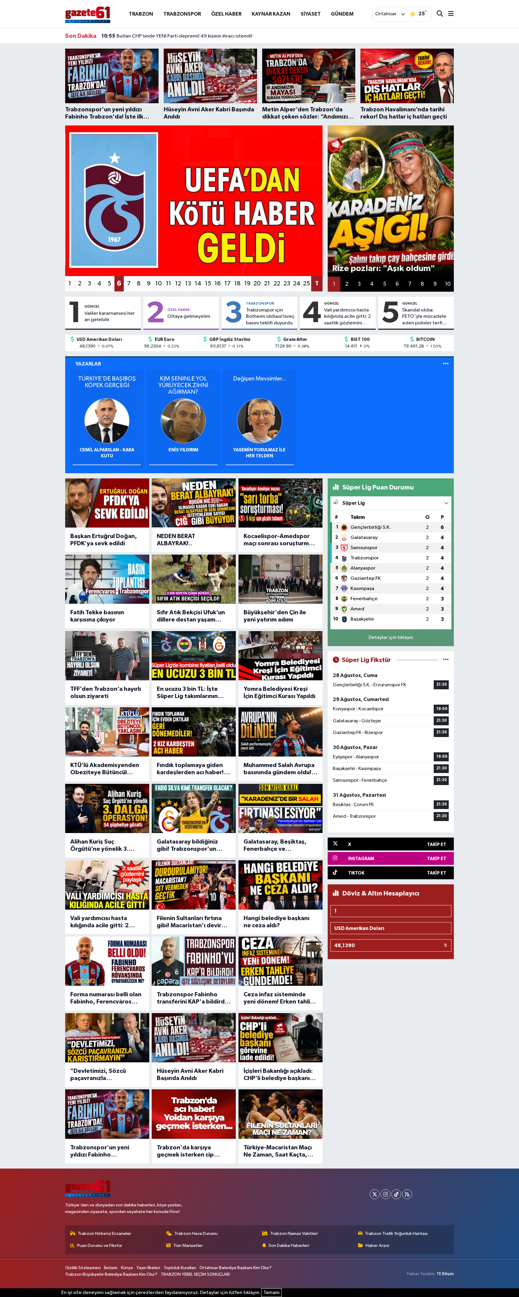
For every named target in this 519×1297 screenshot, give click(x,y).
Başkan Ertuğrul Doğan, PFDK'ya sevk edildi (103, 539)
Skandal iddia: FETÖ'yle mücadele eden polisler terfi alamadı (424, 317)
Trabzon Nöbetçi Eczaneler (104, 1233)
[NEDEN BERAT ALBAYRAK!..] (194, 503)
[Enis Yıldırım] (183, 420)
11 (168, 284)
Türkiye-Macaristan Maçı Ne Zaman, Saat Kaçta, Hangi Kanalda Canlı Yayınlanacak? (278, 1151)
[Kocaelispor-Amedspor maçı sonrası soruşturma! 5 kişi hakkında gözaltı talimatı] (280, 503)
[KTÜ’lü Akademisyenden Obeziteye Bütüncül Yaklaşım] (107, 732)
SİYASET (311, 14)
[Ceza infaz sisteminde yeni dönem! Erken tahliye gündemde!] (280, 961)
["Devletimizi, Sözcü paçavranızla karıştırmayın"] (107, 1037)
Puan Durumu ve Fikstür (99, 1245)
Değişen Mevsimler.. (259, 379)
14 (198, 284)
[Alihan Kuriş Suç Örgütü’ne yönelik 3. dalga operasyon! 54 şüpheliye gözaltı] (107, 808)
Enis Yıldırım (183, 450)
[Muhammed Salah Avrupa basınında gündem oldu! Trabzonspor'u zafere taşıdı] (280, 732)
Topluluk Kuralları (180, 1267)
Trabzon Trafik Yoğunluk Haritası (396, 1233)
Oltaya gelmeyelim (188, 316)
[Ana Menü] (448, 14)
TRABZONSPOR (182, 14)
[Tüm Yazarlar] (446, 363)
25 (306, 284)
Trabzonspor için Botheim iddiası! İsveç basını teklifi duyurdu (270, 317)
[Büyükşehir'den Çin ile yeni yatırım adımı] (280, 579)
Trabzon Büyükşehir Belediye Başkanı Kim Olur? (111, 1274)
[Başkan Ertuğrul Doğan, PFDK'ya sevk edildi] (107, 503)
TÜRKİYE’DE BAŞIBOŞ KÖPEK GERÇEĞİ (107, 382)
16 (217, 284)
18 (237, 284)
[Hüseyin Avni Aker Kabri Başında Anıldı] (194, 1037)
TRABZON (141, 14)
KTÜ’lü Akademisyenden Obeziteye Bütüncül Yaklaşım (104, 769)
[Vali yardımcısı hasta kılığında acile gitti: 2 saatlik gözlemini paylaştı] (107, 885)
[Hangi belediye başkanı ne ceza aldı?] (280, 885)
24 (296, 284)
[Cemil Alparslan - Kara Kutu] (106, 420)
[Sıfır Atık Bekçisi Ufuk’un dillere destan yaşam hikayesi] (194, 579)
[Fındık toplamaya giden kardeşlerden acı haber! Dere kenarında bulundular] (194, 732)
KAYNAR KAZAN (271, 14)
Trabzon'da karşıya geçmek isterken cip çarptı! (185, 1151)
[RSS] (407, 1194)
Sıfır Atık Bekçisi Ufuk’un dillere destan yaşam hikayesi (191, 616)
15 (208, 284)
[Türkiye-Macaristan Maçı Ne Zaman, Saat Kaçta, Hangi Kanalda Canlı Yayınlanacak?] (280, 1114)
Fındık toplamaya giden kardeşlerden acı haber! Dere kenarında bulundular (190, 769)
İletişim (110, 1267)
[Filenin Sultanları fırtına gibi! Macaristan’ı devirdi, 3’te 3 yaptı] (194, 885)
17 (227, 284)
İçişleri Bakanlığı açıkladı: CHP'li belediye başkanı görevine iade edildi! (278, 1075)
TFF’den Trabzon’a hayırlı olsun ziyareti (105, 692)
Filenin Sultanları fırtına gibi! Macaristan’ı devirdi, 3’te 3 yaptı (193, 922)
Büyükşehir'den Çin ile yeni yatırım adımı (275, 616)
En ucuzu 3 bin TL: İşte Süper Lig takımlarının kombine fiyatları (187, 693)
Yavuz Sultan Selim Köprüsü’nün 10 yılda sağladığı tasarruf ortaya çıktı (186, 36)
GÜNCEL (92, 306)
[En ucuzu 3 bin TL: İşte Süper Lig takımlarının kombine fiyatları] (194, 655)
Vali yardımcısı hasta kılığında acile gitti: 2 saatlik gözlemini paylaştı (347, 317)
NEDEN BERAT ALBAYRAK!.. (176, 539)
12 (178, 284)
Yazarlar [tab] (88, 363)
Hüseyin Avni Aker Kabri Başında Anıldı (190, 1074)
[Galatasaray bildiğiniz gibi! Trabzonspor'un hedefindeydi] (194, 808)
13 (188, 284)
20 (257, 284)
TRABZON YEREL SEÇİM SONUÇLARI (195, 1274)
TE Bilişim (445, 1273)
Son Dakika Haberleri (289, 1245)
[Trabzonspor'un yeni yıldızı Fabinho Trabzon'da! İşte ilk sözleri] (107, 1114)
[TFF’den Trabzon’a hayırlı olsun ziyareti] (107, 655)
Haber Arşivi (377, 1245)
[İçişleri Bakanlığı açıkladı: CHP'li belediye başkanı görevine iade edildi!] (280, 1037)
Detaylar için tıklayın (391, 637)
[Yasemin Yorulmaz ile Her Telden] (259, 420)
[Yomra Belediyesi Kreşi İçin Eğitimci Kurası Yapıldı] (280, 655)
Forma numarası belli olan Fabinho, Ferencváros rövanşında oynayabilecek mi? (105, 998)
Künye (127, 1267)
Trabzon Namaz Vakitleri (294, 1233)
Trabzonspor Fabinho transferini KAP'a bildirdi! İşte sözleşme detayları (192, 998)
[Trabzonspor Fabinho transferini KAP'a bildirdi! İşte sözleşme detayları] (194, 961)
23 (287, 284)
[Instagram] (385, 1194)
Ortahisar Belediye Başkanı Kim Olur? (235, 1267)
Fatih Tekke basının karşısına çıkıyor (97, 616)
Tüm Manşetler (188, 1245)
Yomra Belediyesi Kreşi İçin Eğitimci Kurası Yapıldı (279, 692)
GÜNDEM (342, 14)
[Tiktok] (396, 1194)
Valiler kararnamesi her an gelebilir (109, 316)
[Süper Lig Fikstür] (446, 660)
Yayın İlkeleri (148, 1267)
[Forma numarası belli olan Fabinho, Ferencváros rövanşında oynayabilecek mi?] (107, 961)
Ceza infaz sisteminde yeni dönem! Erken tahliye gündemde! (280, 998)
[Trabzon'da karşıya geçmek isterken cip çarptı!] (194, 1114)
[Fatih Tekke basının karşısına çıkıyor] (107, 579)
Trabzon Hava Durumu (196, 1233)
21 (267, 284)
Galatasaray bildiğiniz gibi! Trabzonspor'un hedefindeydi (187, 846)
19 (247, 284)
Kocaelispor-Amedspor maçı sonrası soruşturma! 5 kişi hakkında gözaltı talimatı (279, 540)
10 (158, 284)
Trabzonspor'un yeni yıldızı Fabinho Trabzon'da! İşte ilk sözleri (99, 1151)
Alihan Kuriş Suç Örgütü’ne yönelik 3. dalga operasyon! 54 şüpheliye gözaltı (99, 846)
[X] (375, 1194)
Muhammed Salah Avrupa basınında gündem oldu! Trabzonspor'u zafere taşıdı (279, 769)
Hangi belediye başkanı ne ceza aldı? (276, 921)
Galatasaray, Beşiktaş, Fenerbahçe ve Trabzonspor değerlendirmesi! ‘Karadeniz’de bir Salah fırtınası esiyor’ (276, 846)
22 (277, 284)
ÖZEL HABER (226, 14)
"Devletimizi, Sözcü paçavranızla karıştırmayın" (98, 1075)
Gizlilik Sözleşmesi (83, 1267)
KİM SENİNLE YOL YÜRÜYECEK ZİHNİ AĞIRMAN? (183, 385)
